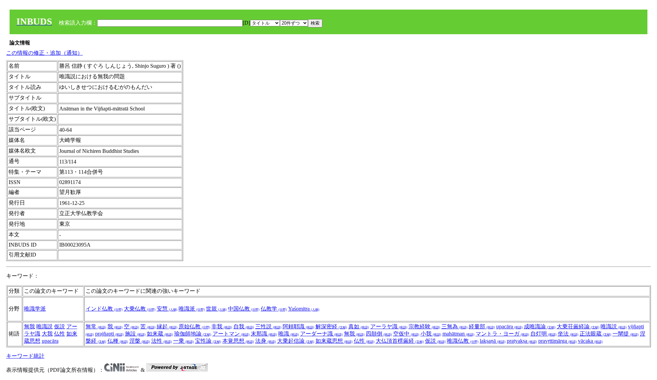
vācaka (590, 341)
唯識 (288, 334)
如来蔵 (160, 334)
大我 (47, 334)
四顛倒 (379, 334)
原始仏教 (194, 326)
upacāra (50, 341)
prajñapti (109, 334)
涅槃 (139, 341)
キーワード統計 (25, 356)
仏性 (59, 334)
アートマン (230, 334)
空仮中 (406, 334)
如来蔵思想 (333, 341)
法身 (265, 341)
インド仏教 (104, 309)
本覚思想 (238, 341)
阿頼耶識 (298, 326)
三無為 (454, 326)
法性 (161, 341)
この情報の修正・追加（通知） (44, 53)
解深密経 (331, 326)
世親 (216, 309)
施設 (135, 334)
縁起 (167, 326)
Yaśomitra (303, 309)
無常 (96, 326)
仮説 (59, 326)
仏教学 (274, 309)
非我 (221, 326)
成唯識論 (539, 326)
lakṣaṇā (492, 341)
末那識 (264, 334)
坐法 (568, 334)
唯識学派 (35, 309)
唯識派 (192, 309)
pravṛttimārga (557, 341)
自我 (243, 326)
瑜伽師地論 (192, 334)
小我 (431, 334)
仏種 (117, 341)
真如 (358, 326)
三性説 (268, 326)
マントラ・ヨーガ (502, 334)
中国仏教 (243, 309)
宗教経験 (424, 326)
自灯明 (543, 334)
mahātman (458, 334)
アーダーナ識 (321, 334)
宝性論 (208, 341)
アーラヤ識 (388, 326)
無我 (29, 326)
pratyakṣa (522, 341)
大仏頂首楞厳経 (400, 341)
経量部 (482, 326)
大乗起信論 (295, 341)
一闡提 (626, 334)
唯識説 (44, 326)
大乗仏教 (139, 309)
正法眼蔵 (595, 334)
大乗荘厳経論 (578, 326)
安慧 (167, 309)
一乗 (183, 341)
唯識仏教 (462, 341)
